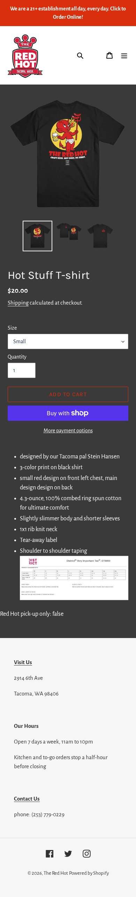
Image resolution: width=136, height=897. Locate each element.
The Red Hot (56, 873)
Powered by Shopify (89, 873)
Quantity (17, 357)
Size (12, 328)
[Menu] (124, 55)
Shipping (18, 303)
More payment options (68, 430)
